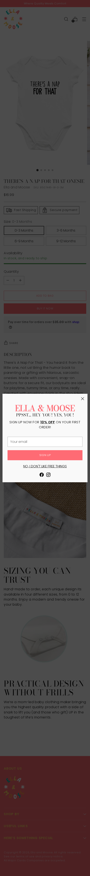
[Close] (82, 398)
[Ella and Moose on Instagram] (48, 475)
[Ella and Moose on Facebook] (41, 475)
